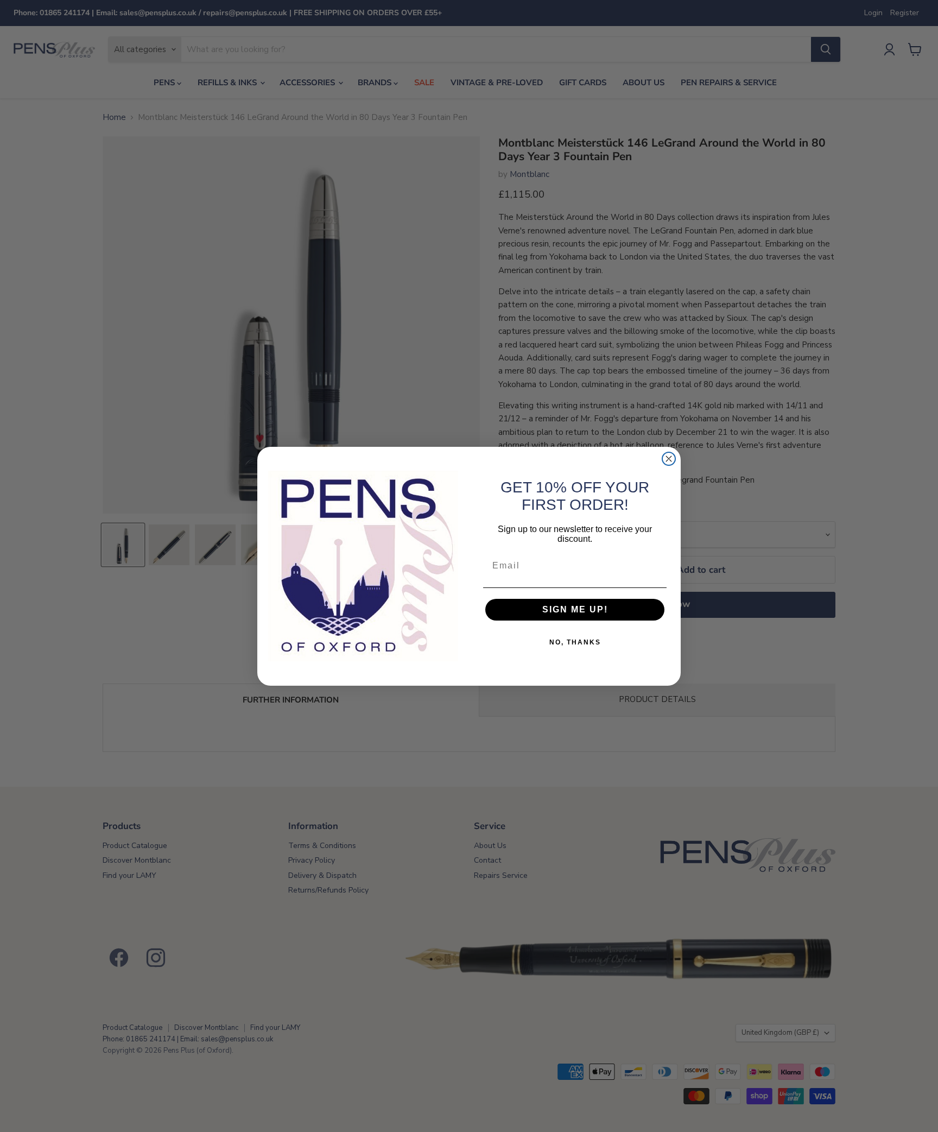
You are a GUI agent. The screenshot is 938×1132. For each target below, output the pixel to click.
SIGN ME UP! (575, 609)
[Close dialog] (668, 458)
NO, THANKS (575, 642)
